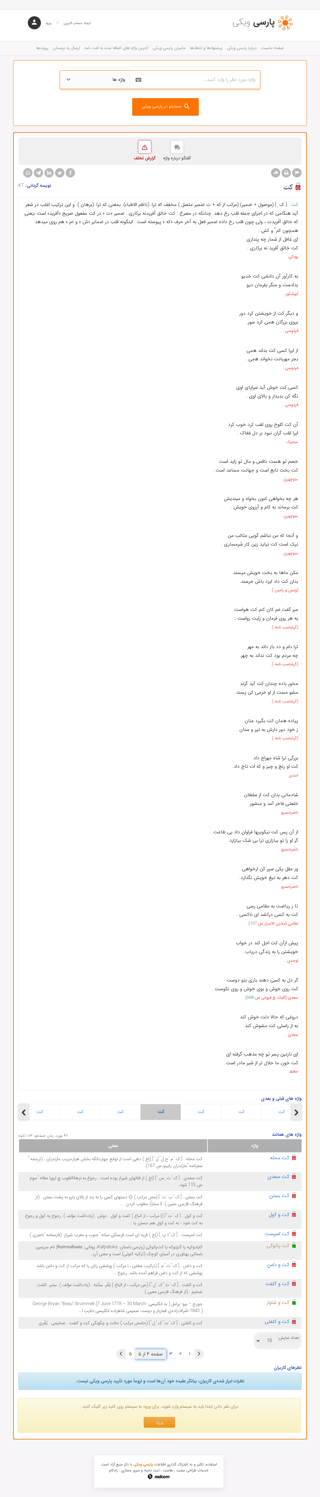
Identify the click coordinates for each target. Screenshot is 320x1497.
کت (40, 1111)
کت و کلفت (277, 1284)
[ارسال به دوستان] (275, 172)
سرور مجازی (130, 1470)
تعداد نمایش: (288, 1338)
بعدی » (121, 1354)
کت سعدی (278, 1176)
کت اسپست (277, 1234)
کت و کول (279, 1215)
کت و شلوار (278, 1302)
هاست (168, 1470)
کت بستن (279, 1196)
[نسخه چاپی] (286, 172)
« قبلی (199, 1354)
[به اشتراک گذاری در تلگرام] (38, 172)
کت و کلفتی (277, 1321)
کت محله (279, 1158)
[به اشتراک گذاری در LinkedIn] (49, 172)
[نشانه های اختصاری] (297, 172)
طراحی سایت (186, 1470)
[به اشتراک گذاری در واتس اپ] (27, 172)
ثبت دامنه (151, 1470)
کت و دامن (278, 1265)
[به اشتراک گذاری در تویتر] (59, 172)
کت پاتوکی (278, 1246)
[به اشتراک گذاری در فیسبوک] (70, 172)
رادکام (113, 1470)
